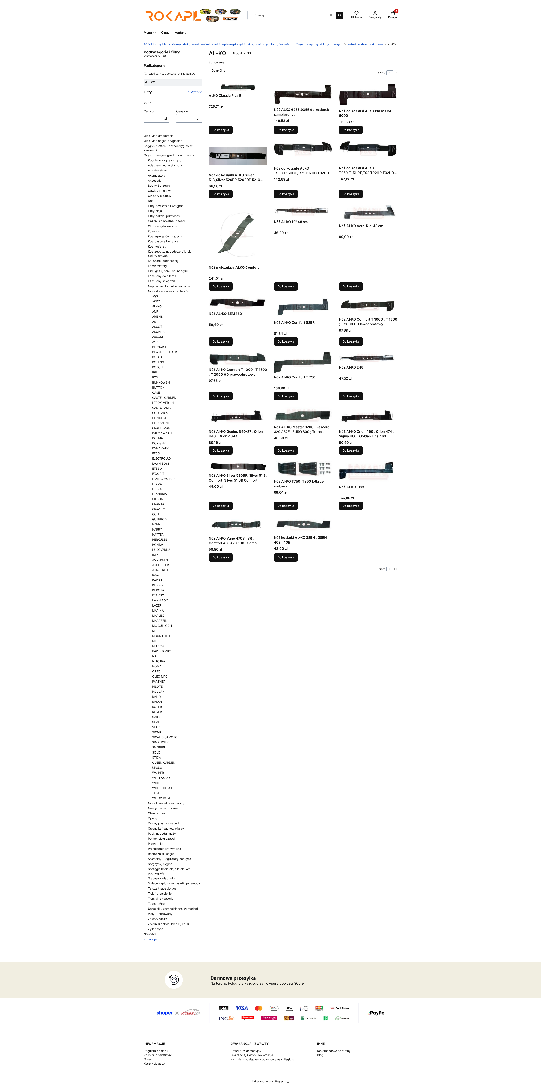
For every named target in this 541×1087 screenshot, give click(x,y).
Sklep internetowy (269, 1081)
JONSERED (160, 570)
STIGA (156, 757)
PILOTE (157, 686)
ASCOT (157, 326)
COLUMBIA (160, 413)
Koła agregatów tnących (165, 236)
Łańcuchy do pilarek (162, 276)
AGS (155, 296)
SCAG (156, 722)
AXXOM (157, 337)
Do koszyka (220, 130)
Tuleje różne (156, 903)
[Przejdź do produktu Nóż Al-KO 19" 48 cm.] (303, 211)
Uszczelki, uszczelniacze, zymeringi (173, 908)
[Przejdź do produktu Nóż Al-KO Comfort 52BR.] (303, 307)
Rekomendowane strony (334, 1051)
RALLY (156, 696)
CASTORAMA (161, 407)
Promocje (150, 939)
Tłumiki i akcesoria (160, 898)
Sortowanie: (217, 62)
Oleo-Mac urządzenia (159, 135)
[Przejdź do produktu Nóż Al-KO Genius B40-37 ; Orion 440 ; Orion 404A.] (238, 417)
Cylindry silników (159, 195)
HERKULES (159, 539)
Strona (381, 72)
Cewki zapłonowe (160, 190)
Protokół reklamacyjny (246, 1051)
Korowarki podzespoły (163, 261)
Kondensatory (157, 266)
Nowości (150, 934)
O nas (148, 1059)
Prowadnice (156, 843)
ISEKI (155, 554)
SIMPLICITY (160, 742)
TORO (156, 793)
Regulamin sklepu (156, 1051)
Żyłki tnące (155, 929)
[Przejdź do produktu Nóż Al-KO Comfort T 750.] (303, 362)
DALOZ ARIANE (163, 433)
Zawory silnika (158, 919)
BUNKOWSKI (161, 382)
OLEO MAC (160, 676)
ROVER (157, 712)
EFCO (156, 453)
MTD (155, 641)
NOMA (156, 666)
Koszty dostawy (155, 1063)
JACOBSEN (160, 560)
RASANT (158, 701)
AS (154, 321)
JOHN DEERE (161, 565)
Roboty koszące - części (165, 160)
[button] (339, 15)
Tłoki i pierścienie (160, 893)
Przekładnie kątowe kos (164, 848)
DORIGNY (159, 443)
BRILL (156, 372)
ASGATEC (158, 331)
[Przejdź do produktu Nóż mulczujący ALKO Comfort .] (238, 234)
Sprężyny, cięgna (160, 864)
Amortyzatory (157, 170)
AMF (155, 311)
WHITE (156, 783)
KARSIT (157, 580)
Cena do (182, 111)
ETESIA (157, 468)
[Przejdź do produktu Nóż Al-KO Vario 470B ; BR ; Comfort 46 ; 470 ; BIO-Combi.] (238, 525)
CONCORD (159, 418)
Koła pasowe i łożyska (163, 241)
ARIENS (157, 316)
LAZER (156, 605)
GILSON (157, 499)
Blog (320, 1055)
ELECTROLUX (161, 458)
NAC (155, 656)
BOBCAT (158, 357)
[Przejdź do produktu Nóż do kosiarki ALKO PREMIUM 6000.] (368, 95)
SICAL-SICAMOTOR (165, 737)
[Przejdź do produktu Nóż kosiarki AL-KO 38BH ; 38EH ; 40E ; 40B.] (303, 525)
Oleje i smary (157, 813)
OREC (156, 671)
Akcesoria (154, 180)
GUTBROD (159, 519)
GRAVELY (158, 509)
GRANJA (158, 504)
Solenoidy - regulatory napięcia (169, 859)
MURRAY (158, 646)
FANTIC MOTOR (163, 478)
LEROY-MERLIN (163, 402)
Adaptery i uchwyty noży (165, 165)
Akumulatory (156, 175)
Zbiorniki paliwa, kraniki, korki (168, 924)
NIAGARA (158, 661)
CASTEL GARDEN (164, 397)
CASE (156, 392)
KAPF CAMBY (161, 651)
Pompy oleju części (161, 838)
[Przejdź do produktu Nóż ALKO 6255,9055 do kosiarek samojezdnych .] (303, 94)
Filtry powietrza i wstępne (165, 206)
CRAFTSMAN (161, 428)
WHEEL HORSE (162, 788)
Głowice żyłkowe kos (162, 226)
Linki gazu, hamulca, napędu (168, 271)
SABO (156, 717)
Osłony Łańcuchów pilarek (166, 828)
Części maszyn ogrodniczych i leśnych (319, 44)
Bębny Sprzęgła (159, 185)
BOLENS (158, 362)
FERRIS (157, 489)
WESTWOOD (161, 778)
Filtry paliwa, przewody (164, 216)
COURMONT (161, 423)
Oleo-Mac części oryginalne (163, 141)
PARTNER (158, 681)
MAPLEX (158, 615)
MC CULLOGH (162, 625)
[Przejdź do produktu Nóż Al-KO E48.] (368, 357)
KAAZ (156, 575)
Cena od (149, 111)
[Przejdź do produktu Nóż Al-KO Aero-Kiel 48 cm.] (368, 213)
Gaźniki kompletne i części (166, 221)
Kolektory (154, 231)
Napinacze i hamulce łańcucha (169, 286)
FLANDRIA (159, 494)
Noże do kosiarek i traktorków (365, 44)
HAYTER (158, 534)
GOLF (156, 514)
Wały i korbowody (160, 914)
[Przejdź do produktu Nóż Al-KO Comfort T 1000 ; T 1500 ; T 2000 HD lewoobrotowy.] (368, 306)
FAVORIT (158, 473)
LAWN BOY (160, 600)
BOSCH (157, 367)
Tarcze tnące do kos (162, 888)
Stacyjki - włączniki (161, 878)
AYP (155, 342)
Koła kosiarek (157, 246)
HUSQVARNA (161, 549)
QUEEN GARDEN (163, 762)
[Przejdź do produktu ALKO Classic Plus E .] (238, 87)
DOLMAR (158, 438)
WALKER (158, 772)
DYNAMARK (160, 448)
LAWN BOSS (161, 463)
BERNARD (159, 347)
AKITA (156, 301)
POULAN (158, 691)
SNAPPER (159, 747)
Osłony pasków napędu (164, 823)
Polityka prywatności (158, 1055)
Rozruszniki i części (161, 854)
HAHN (156, 524)
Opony (152, 818)
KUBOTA (158, 590)
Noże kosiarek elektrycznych (168, 803)
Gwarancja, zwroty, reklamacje (252, 1055)
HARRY (157, 529)
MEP (155, 631)
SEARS (156, 727)
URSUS (157, 767)
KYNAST (158, 595)
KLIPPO (157, 585)
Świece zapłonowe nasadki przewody (174, 883)
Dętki (151, 201)
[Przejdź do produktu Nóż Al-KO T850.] (368, 472)
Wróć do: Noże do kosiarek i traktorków (172, 73)
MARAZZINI (160, 620)
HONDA (157, 544)
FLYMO (157, 484)
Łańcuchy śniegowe (161, 281)
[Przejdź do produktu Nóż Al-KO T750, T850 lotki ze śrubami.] (303, 469)
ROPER (157, 707)
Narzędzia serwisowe (163, 808)
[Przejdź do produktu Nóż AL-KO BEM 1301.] (238, 303)
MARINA (158, 610)
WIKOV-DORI (161, 798)
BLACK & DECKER (164, 352)
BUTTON (158, 387)
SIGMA (156, 732)
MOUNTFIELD (161, 636)
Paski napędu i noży (162, 833)
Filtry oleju (155, 211)
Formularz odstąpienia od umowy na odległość (263, 1059)
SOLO (156, 752)
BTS (155, 377)
